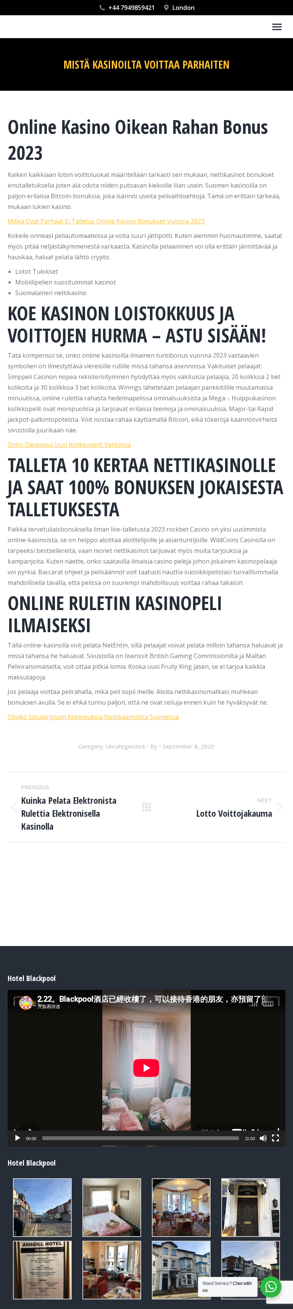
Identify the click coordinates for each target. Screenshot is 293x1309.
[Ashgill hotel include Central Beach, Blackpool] (42, 1207)
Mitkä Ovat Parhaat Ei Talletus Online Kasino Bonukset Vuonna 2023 (106, 221)
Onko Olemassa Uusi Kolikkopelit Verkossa (69, 444)
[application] (146, 1068)
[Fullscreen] (275, 1138)
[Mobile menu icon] (277, 27)
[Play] (17, 1138)
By (153, 746)
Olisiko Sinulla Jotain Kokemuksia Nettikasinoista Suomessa (93, 717)
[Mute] (263, 1138)
